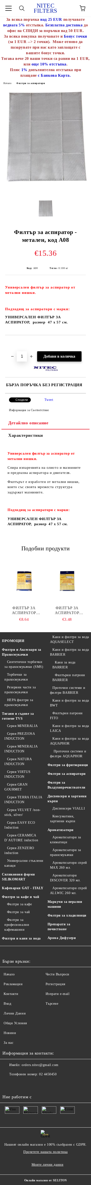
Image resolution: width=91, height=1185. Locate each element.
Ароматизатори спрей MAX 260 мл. (68, 865)
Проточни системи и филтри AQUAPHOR (68, 753)
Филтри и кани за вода (21, 938)
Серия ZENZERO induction (19, 850)
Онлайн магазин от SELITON (45, 1180)
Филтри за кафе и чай (20, 897)
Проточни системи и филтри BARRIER (67, 690)
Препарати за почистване (59, 926)
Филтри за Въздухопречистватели (66, 785)
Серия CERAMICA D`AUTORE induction (21, 837)
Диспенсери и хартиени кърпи (67, 798)
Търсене (52, 1003)
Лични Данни (15, 1013)
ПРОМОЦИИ (13, 641)
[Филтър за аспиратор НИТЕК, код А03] (24, 581)
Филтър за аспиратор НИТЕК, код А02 (66, 610)
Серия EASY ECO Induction (19, 825)
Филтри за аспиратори (30, 83)
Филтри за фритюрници (68, 765)
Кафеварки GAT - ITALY (22, 888)
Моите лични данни (48, 1164)
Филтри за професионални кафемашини (16, 924)
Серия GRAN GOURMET (15, 787)
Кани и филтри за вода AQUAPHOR (69, 741)
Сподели (22, 400)
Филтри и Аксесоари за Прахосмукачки (21, 652)
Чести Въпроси (57, 974)
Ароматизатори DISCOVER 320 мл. (65, 878)
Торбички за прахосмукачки (16, 677)
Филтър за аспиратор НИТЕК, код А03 (24, 610)
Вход (7, 1003)
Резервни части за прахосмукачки (20, 689)
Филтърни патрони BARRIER (68, 677)
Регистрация (55, 984)
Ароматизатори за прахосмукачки (65, 852)
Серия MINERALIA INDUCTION (21, 749)
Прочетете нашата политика (45, 1152)
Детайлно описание (28, 422)
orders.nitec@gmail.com (40, 1065)
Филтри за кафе (19, 904)
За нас (8, 1043)
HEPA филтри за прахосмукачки (18, 702)
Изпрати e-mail (58, 994)
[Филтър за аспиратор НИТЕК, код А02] (67, 581)
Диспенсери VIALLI (68, 808)
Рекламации (13, 984)
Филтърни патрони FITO (66, 715)
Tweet (48, 400)
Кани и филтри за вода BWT (69, 703)
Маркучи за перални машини (65, 904)
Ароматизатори (61, 830)
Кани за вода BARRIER (63, 665)
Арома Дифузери (62, 938)
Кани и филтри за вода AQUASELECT (69, 639)
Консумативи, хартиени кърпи (62, 818)
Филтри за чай (18, 912)
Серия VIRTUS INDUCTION (17, 774)
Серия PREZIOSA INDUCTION (19, 736)
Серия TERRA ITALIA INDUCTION (23, 799)
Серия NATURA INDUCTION (18, 761)
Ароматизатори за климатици (65, 839)
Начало (7, 83)
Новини (10, 1033)
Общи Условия (15, 1023)
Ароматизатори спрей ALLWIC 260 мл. (68, 890)
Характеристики (25, 435)
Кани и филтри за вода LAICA (69, 728)
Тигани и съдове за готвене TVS (18, 716)
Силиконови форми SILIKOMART (18, 877)
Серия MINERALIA (22, 726)
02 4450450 (48, 1074)
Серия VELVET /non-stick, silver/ (22, 812)
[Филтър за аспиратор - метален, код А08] (45, 192)
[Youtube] (9, 1084)
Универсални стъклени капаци (23, 863)
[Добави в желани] (82, 343)
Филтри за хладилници (67, 915)
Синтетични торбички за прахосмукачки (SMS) (23, 664)
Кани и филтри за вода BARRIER (69, 652)
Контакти (11, 994)
